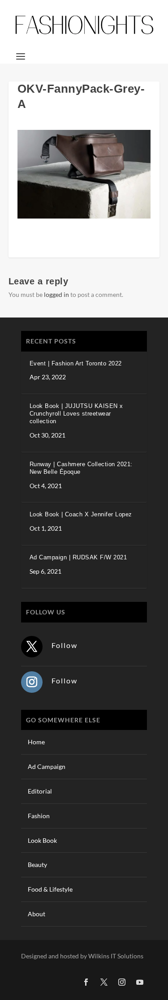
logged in (56, 294)
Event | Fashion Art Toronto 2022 (76, 363)
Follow (65, 645)
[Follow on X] (32, 646)
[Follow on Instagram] (32, 682)
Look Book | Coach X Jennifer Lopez (81, 514)
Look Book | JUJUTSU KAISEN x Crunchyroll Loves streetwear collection (76, 414)
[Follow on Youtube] (140, 982)
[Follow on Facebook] (86, 982)
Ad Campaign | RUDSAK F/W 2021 (78, 557)
